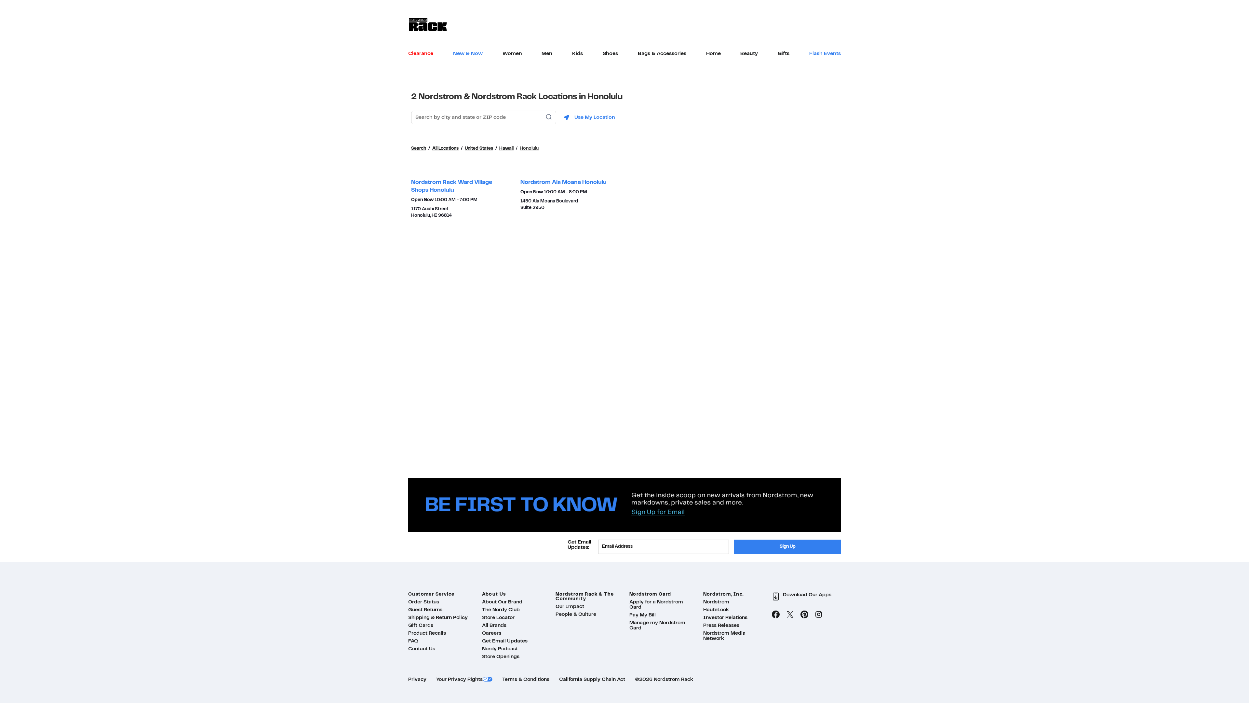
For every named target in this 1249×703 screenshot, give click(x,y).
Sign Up (788, 546)
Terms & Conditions (525, 679)
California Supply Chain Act (592, 679)
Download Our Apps (807, 595)
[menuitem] (420, 53)
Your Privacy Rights (459, 679)
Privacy (417, 679)
